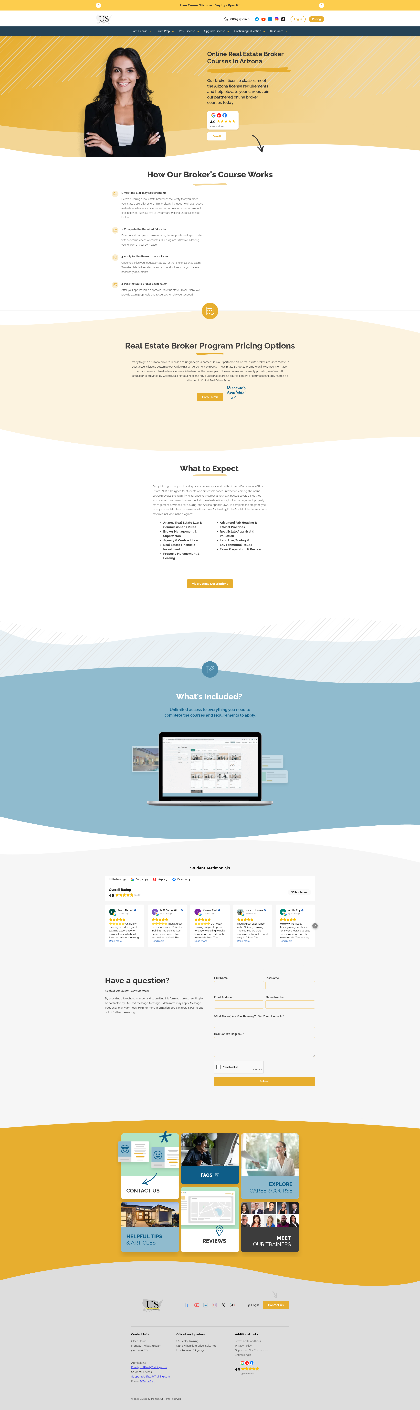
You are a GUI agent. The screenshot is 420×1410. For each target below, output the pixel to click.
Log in (298, 19)
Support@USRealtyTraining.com (150, 1376)
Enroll (216, 136)
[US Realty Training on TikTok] (283, 19)
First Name (221, 978)
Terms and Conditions (248, 1341)
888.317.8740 (147, 1381)
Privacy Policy (243, 1345)
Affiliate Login (243, 1354)
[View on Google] (112, 912)
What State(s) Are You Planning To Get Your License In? (249, 1016)
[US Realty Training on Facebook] (256, 19)
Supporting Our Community (251, 1350)
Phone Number (275, 997)
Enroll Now (210, 397)
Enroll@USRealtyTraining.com (149, 1367)
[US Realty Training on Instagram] (276, 19)
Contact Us (276, 1305)
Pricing (316, 19)
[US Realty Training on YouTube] (263, 19)
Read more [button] (115, 941)
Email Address (223, 997)
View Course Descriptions (210, 583)
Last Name (272, 978)
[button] (98, 5)
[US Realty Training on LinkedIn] (270, 19)
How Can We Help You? (229, 1034)
